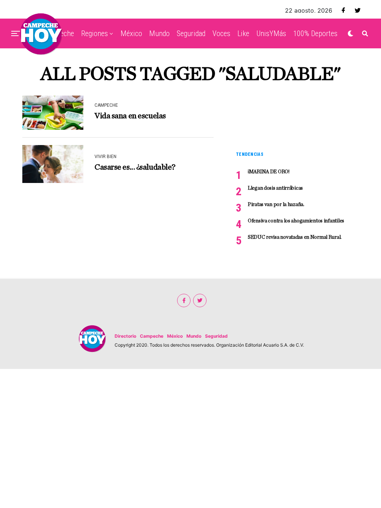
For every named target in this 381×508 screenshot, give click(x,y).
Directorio (125, 336)
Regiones (94, 33)
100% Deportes (315, 33)
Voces (221, 33)
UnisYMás (271, 33)
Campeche (151, 336)
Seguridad (191, 33)
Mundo (159, 33)
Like (243, 33)
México (131, 33)
